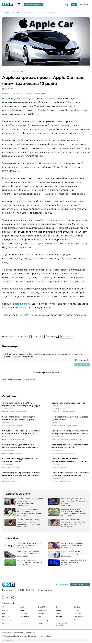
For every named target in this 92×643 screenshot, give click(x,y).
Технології (60, 620)
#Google (71, 411)
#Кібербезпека (20, 411)
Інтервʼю (5, 617)
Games (5, 610)
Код (39, 617)
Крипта (59, 617)
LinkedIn (8, 597)
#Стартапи (12, 425)
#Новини (6, 93)
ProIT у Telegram (31, 315)
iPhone (58, 610)
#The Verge (6, 481)
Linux (76, 610)
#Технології (6, 439)
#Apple (28, 93)
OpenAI (41, 613)
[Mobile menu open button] (19, 4)
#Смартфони (19, 439)
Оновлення (7, 620)
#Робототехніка (71, 425)
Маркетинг (78, 617)
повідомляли (23, 303)
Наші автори (62, 585)
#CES (4, 467)
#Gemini (54, 411)
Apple (22, 607)
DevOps (77, 607)
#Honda (9, 467)
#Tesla (54, 425)
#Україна (5, 453)
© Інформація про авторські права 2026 (18, 632)
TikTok (58, 613)
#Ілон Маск (61, 425)
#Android (62, 481)
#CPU (19, 453)
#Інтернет (12, 453)
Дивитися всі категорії (61, 624)
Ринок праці (43, 620)
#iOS (68, 481)
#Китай (71, 453)
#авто (66, 467)
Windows (77, 613)
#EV (12, 439)
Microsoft (24, 613)
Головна (5, 12)
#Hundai (16, 467)
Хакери (23, 623)
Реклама (23, 620)
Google (23, 610)
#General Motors (57, 439)
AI (3, 607)
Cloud (58, 607)
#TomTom (55, 481)
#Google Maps (63, 411)
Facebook (3, 597)
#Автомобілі (18, 93)
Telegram (12, 597)
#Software (67, 439)
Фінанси (5, 623)
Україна (77, 620)
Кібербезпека (25, 617)
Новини (15, 12)
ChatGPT (41, 607)
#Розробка (64, 453)
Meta (4, 613)
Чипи (40, 623)
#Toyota (5, 411)
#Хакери (12, 411)
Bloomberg (8, 98)
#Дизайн (20, 425)
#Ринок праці (39, 93)
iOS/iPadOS (42, 610)
